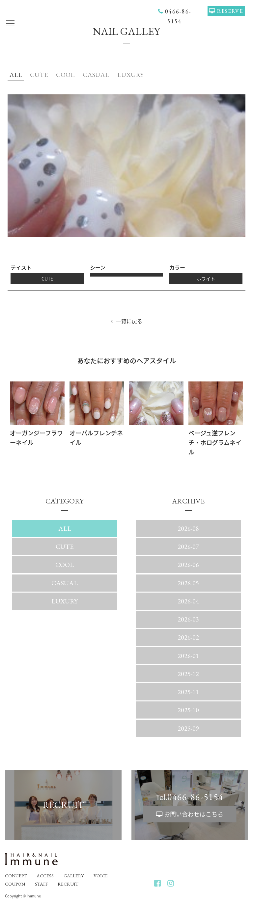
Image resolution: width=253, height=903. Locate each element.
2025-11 (188, 692)
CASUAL (96, 74)
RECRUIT (68, 884)
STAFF (41, 884)
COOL (65, 74)
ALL (15, 74)
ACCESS (45, 876)
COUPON (15, 884)
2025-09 (188, 728)
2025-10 (188, 710)
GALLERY (74, 876)
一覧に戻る (129, 321)
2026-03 (188, 619)
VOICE (101, 876)
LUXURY (130, 74)
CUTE (39, 74)
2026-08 (188, 528)
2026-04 (188, 601)
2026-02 (188, 637)
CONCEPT (16, 876)
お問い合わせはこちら (193, 813)
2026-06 (188, 564)
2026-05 (188, 583)
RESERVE (230, 11)
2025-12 (188, 674)
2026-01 (188, 655)
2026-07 (188, 546)
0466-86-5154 (195, 797)
